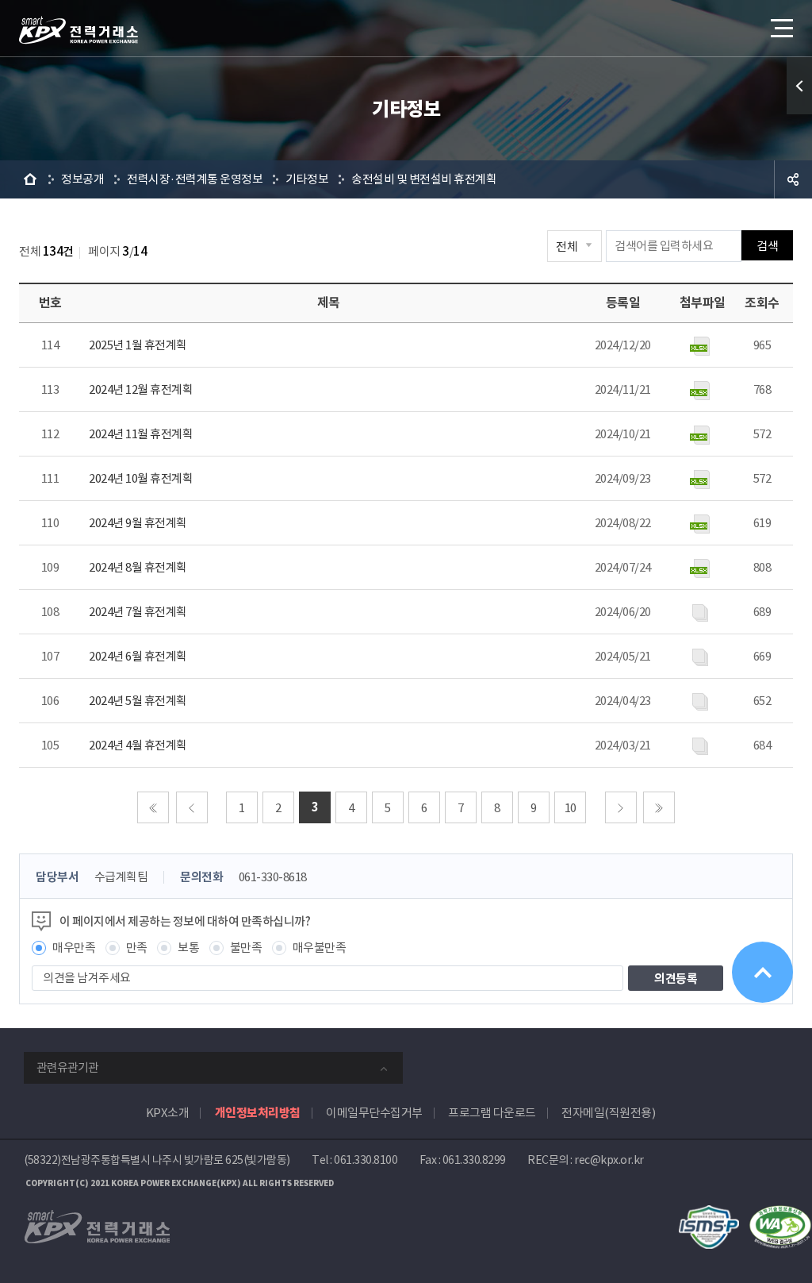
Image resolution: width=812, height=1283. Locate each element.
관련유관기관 (67, 1067)
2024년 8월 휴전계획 (138, 567)
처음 (153, 807)
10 (570, 807)
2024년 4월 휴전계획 (138, 745)
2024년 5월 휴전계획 (138, 700)
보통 (188, 947)
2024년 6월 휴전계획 (138, 656)
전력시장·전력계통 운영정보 (194, 179)
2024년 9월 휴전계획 (138, 522)
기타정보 (306, 179)
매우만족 (73, 947)
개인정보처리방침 (258, 1112)
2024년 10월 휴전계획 (141, 478)
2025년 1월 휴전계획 (138, 345)
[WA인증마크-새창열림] (780, 1213)
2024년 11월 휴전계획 (141, 433)
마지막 (659, 807)
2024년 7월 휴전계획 (138, 611)
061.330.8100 (365, 1160)
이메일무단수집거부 (374, 1112)
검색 (767, 245)
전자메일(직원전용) (608, 1112)
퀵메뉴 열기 (799, 85)
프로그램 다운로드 (492, 1112)
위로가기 (762, 972)
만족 (136, 947)
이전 (192, 807)
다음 (621, 807)
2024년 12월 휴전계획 (141, 389)
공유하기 (793, 179)
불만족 (246, 947)
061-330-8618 (273, 876)
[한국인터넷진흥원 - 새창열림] (709, 1213)
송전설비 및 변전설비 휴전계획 (423, 179)
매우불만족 (320, 947)
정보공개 (82, 179)
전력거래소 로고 (78, 30)
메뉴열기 (780, 27)
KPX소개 (168, 1112)
